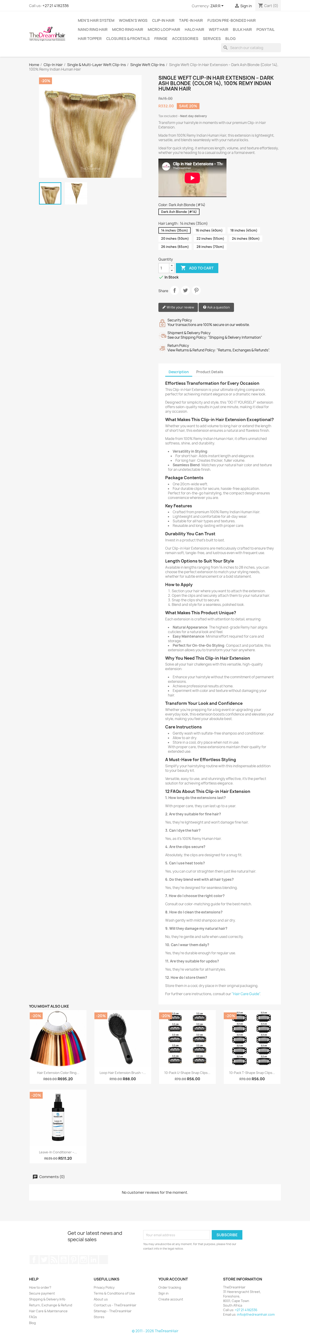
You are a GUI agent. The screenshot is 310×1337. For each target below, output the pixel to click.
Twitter (44, 1259)
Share (174, 290)
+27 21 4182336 (55, 5)
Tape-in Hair (191, 20)
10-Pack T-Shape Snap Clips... (252, 1073)
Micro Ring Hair (127, 29)
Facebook (34, 1259)
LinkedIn (93, 1259)
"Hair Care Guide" (246, 994)
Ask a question (218, 307)
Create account (170, 1299)
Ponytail (265, 29)
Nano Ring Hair (93, 29)
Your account (173, 1279)
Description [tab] (179, 372)
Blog (230, 38)
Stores (99, 1317)
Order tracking (169, 1287)
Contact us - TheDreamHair (115, 1305)
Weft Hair (218, 29)
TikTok (103, 1259)
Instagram (83, 1259)
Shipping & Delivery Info (47, 1299)
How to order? (40, 1287)
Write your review (180, 307)
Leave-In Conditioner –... (58, 1152)
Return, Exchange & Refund (50, 1305)
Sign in (163, 1293)
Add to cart (197, 268)
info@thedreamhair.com (256, 1314)
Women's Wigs (133, 20)
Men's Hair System (96, 20)
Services (212, 38)
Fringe (160, 38)
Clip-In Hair (163, 20)
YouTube (63, 1259)
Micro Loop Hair (164, 29)
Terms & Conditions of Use (114, 1293)
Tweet (185, 290)
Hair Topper (90, 38)
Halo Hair (194, 29)
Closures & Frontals (128, 38)
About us (101, 1299)
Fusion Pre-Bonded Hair (231, 20)
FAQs (33, 1317)
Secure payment (42, 1293)
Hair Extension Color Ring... (58, 1073)
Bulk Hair (242, 29)
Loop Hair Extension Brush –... (123, 1073)
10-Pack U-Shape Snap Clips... (187, 1073)
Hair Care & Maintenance (48, 1311)
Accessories (185, 38)
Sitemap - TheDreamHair (113, 1311)
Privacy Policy (104, 1287)
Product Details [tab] (209, 372)
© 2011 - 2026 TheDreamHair (155, 1331)
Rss (53, 1259)
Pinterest (196, 290)
